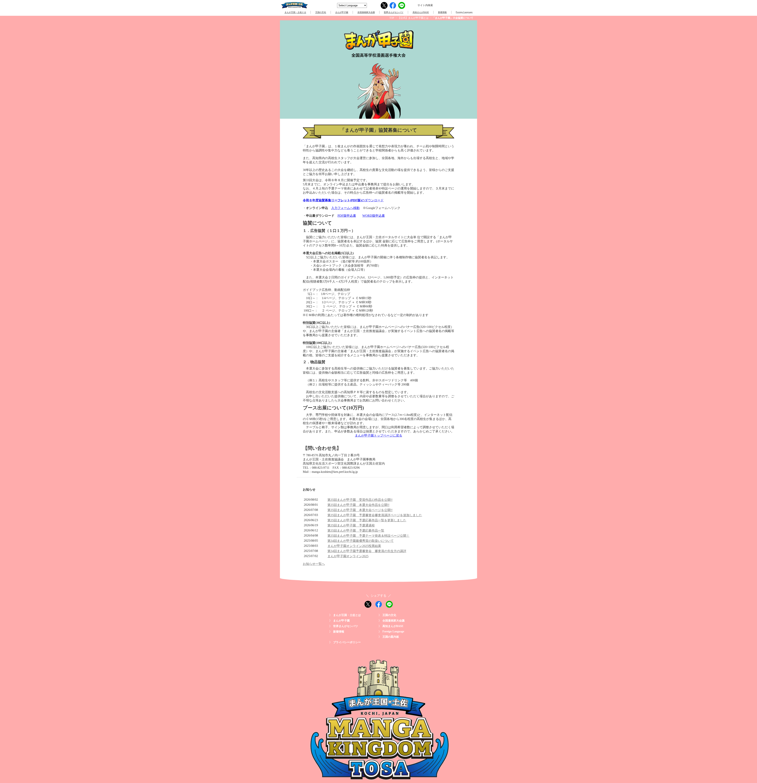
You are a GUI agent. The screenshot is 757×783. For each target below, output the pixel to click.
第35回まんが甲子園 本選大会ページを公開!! (359, 510)
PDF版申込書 (346, 215)
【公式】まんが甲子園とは (413, 18)
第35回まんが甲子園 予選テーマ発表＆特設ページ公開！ (368, 535)
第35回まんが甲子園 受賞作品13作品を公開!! (359, 499)
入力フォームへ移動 (345, 208)
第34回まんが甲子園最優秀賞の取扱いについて (360, 540)
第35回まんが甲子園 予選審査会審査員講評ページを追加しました (374, 515)
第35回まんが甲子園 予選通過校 (351, 525)
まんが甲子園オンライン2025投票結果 (354, 546)
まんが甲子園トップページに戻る (378, 435)
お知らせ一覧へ (314, 564)
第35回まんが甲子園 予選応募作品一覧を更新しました (366, 520)
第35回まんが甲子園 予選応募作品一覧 (355, 530)
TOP (391, 18)
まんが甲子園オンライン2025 (347, 556)
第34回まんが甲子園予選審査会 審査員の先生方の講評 (366, 551)
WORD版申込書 (373, 215)
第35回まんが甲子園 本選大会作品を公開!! (358, 505)
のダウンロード (343, 200)
